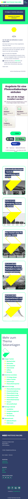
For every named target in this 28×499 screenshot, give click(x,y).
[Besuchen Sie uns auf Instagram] (8, 486)
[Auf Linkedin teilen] (8, 476)
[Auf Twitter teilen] (6, 476)
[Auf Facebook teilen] (3, 476)
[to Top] (25, 497)
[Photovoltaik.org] (11, 2)
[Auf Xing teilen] (11, 476)
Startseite (17, 61)
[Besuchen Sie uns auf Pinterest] (19, 486)
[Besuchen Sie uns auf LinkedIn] (15, 486)
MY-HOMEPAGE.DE (16, 490)
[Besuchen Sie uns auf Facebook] (12, 486)
